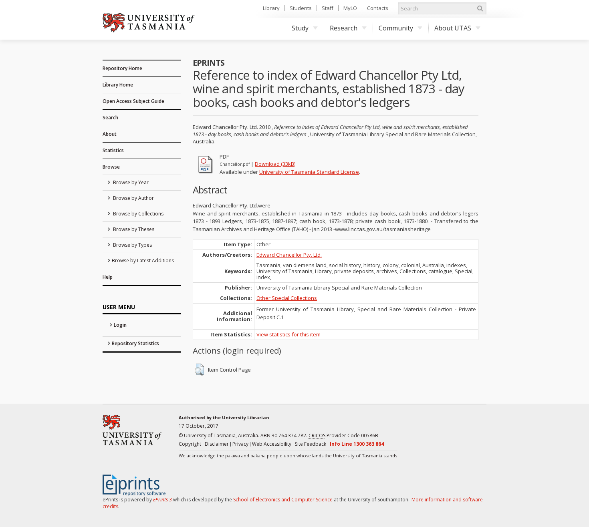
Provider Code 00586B (343, 435)
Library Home (118, 84)
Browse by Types (132, 244)
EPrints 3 (162, 499)
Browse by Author (133, 198)
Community (396, 28)
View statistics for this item (288, 334)
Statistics (113, 150)
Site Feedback (310, 444)
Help (108, 277)
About (110, 134)
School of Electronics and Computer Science (283, 499)
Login (120, 325)
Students (301, 8)
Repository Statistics (135, 343)
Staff (327, 8)
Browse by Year (130, 182)
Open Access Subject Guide (133, 101)
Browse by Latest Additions (143, 260)
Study (300, 28)
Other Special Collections (286, 298)
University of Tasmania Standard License (309, 171)
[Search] (480, 8)
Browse (111, 166)
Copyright (190, 444)
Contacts (377, 8)
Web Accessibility (271, 444)
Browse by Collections (137, 213)
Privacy (240, 444)
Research (343, 28)
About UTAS (452, 28)
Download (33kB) (275, 163)
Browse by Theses (133, 229)
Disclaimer (217, 444)
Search (110, 117)
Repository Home (122, 68)
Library (271, 8)
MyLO (350, 8)
